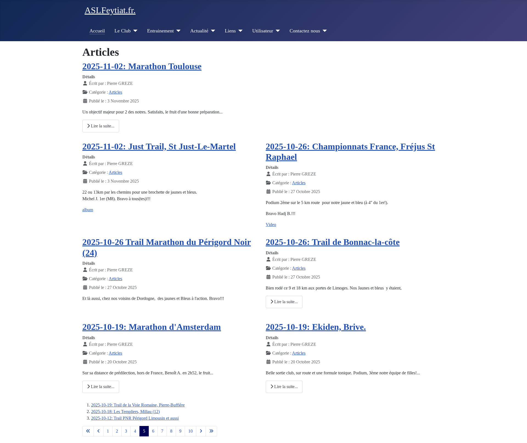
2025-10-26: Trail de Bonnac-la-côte (333, 242)
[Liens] (239, 30)
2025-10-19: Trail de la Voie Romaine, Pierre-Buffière (138, 405)
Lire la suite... (102, 126)
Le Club (122, 31)
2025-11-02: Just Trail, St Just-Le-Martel (159, 146)
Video (271, 224)
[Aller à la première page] (88, 431)
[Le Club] (134, 30)
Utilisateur (262, 31)
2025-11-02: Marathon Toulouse (141, 66)
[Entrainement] (177, 30)
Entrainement (160, 31)
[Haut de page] (517, 433)
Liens (230, 31)
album (87, 209)
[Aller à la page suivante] (201, 431)
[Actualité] (211, 30)
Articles (115, 92)
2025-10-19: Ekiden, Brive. (316, 327)
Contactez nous (305, 31)
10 (190, 431)
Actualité (199, 31)
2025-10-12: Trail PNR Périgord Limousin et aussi (135, 418)
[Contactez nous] (323, 30)
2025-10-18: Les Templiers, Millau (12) (125, 411)
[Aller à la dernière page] (211, 431)
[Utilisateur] (276, 30)
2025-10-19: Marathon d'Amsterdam (151, 327)
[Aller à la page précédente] (98, 431)
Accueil (97, 31)
